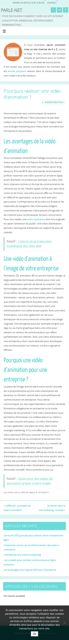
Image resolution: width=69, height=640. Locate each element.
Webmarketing (54, 102)
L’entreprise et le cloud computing (22, 554)
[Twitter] (59, 9)
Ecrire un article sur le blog (28, 2)
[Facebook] (65, 9)
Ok (34, 633)
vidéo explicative (36, 219)
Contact (51, 2)
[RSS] (53, 9)
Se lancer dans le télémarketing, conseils (52, 508)
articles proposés (17, 71)
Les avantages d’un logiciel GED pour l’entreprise (30, 569)
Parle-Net (11, 10)
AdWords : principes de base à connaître (17, 508)
